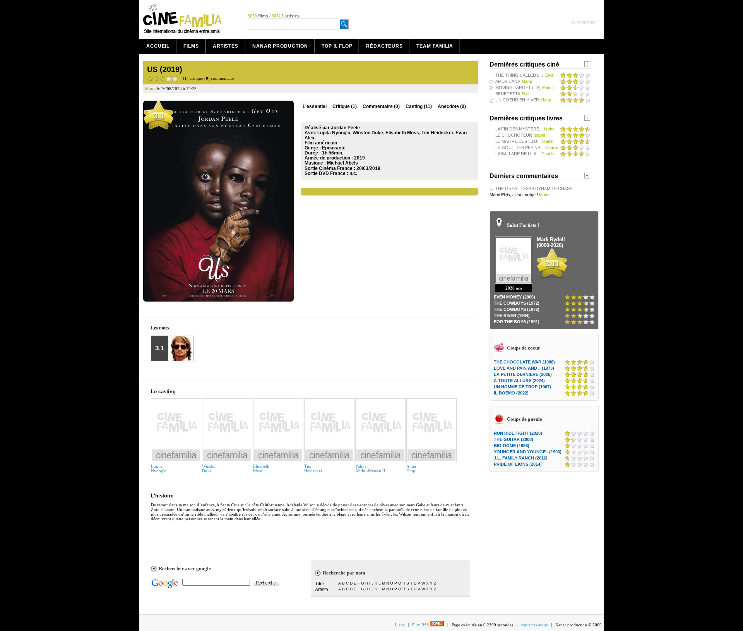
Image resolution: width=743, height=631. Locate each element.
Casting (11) (419, 106)
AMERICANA (507, 81)
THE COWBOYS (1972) (516, 303)
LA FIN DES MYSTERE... (519, 129)
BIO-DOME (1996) (511, 445)
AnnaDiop (411, 468)
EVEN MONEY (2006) (514, 297)
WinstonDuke (209, 468)
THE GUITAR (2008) (513, 439)
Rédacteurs (384, 46)
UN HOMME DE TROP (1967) (522, 386)
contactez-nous (534, 624)
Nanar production (280, 46)
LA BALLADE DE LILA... (517, 153)
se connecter (583, 22)
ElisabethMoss (261, 468)
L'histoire (162, 496)
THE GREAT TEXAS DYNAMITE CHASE (533, 188)
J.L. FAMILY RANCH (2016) (521, 458)
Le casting (163, 391)
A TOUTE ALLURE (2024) (519, 380)
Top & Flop (337, 46)
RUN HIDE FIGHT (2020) (518, 433)
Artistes (225, 46)
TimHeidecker (313, 468)
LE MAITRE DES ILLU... (518, 141)
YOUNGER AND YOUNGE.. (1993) (528, 451)
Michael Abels (342, 163)
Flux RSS (421, 624)
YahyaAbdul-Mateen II (370, 468)
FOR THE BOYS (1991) (516, 321)
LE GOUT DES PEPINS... (519, 147)
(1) (344, 106)
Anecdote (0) (452, 106)
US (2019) (164, 69)
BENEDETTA (507, 93)
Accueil (157, 46)
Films (191, 46)
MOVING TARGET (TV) (518, 87)
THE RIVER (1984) (512, 315)
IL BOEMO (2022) (511, 393)
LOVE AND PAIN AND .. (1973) (524, 368)
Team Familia (434, 46)
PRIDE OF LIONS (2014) (518, 464)
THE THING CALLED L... (519, 75)
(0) (381, 106)
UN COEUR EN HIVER (517, 100)
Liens (399, 624)
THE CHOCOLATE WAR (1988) (524, 362)
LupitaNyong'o (158, 468)
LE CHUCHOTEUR (513, 135)
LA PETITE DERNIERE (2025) (523, 374)
